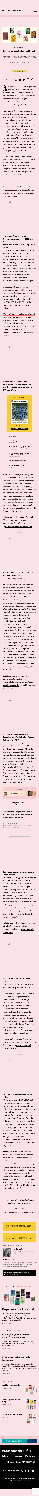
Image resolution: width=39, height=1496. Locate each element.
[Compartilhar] (32, 79)
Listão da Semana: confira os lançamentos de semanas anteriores (19, 1214)
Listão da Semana (19, 47)
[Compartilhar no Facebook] (20, 80)
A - (7, 80)
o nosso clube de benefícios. (18, 826)
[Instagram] (22, 1471)
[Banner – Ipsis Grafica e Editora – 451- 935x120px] (19, 1441)
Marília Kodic (14, 62)
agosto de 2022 (12, 1274)
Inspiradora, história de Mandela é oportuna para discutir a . (19, 815)
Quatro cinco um (11, 11)
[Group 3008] (19, 1226)
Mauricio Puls (24, 62)
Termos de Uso (10, 1478)
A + (11, 80)
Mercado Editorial (20, 71)
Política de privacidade (26, 1478)
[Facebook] (29, 1471)
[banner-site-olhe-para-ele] (19, 793)
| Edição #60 (23, 66)
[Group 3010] (19, 1237)
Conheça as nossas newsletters (19, 1462)
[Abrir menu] (35, 11)
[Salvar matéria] (28, 79)
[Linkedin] (33, 1471)
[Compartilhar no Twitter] (24, 80)
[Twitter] (25, 1471)
